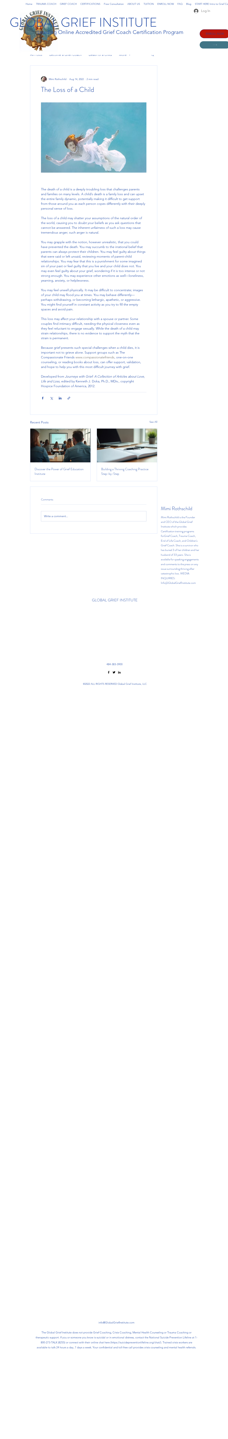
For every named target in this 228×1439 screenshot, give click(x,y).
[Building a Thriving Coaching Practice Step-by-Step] (127, 445)
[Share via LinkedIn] (60, 398)
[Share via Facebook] (42, 398)
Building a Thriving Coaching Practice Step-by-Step (124, 471)
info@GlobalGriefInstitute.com (116, 1322)
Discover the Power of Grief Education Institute (59, 471)
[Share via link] (69, 398)
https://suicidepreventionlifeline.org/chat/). (136, 1342)
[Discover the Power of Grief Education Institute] (60, 445)
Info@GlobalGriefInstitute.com (178, 583)
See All (153, 421)
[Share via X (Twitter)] (51, 398)
